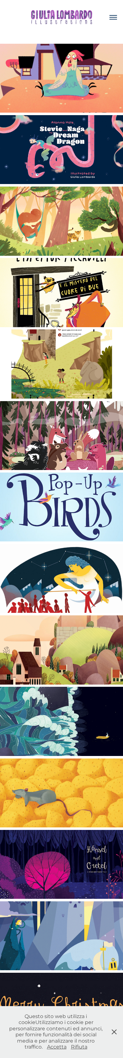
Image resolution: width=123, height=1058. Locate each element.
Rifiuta (79, 1047)
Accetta (57, 1047)
